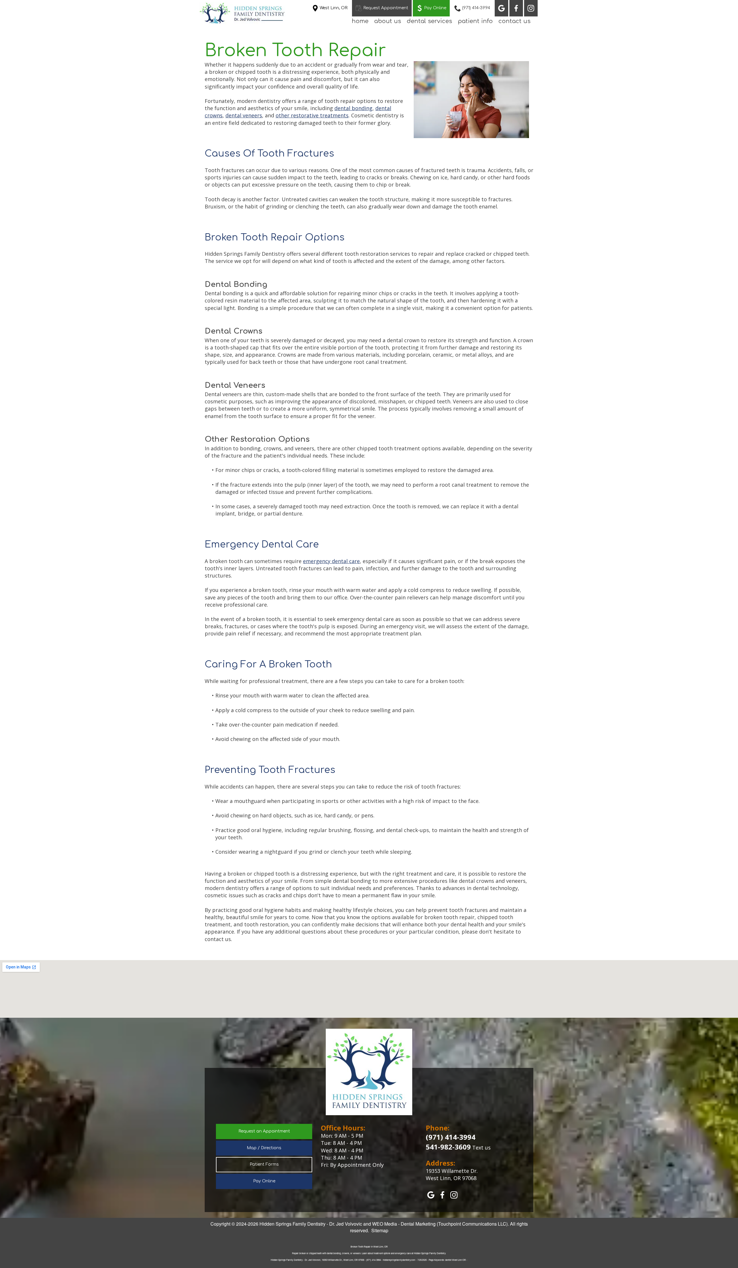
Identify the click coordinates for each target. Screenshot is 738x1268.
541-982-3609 (448, 1147)
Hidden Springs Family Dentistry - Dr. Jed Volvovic (310, 1223)
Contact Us (514, 21)
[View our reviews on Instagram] (531, 8)
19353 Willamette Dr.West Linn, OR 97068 (452, 1174)
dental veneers (243, 115)
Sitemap (379, 1230)
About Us (387, 21)
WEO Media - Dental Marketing (404, 1223)
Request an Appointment (264, 1131)
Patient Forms (264, 1164)
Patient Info (475, 21)
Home (360, 21)
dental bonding (353, 108)
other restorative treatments (312, 115)
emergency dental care (331, 561)
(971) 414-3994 (450, 1137)
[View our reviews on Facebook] (516, 8)
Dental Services (429, 21)
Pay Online (264, 1181)
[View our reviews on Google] (501, 8)
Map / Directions (264, 1148)
